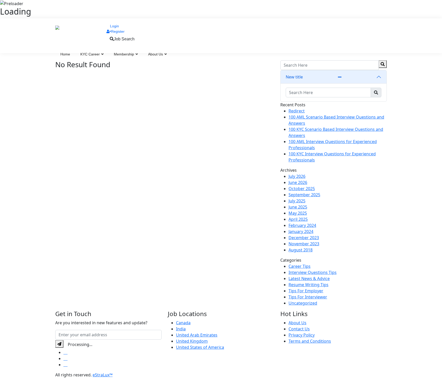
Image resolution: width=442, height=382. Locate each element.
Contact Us (299, 329)
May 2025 (298, 213)
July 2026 (297, 176)
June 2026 (298, 182)
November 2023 (304, 244)
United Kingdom (192, 341)
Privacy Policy (302, 335)
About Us (156, 54)
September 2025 (304, 195)
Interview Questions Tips (313, 272)
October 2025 (302, 188)
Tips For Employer (306, 291)
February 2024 (302, 225)
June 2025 (298, 207)
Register (118, 31)
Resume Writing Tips (308, 284)
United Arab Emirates (196, 335)
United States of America (200, 347)
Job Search (124, 39)
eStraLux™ (103, 375)
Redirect (297, 111)
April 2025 (298, 219)
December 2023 (304, 237)
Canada (183, 323)
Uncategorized (303, 303)
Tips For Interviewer (308, 297)
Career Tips (300, 266)
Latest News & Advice (309, 278)
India (181, 329)
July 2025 (297, 201)
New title (294, 77)
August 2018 (301, 250)
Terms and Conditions (310, 341)
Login (114, 26)
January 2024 (301, 231)
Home (65, 54)
